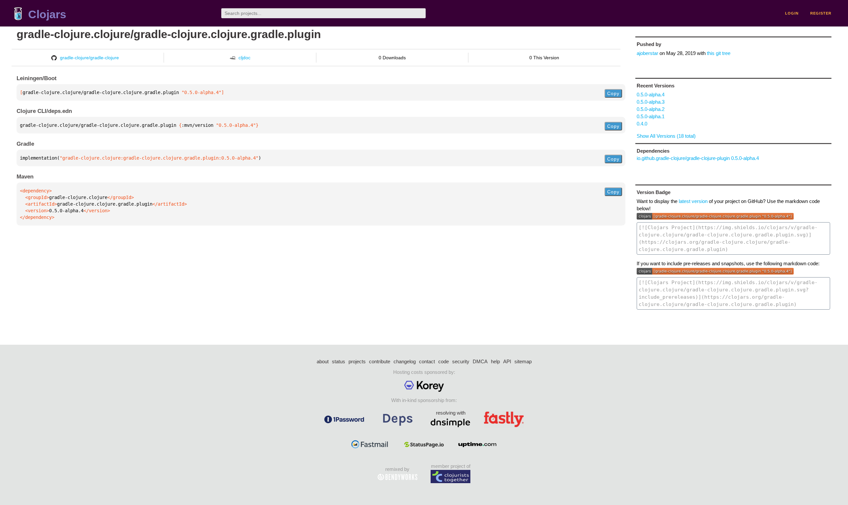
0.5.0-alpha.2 (650, 109)
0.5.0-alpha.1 (650, 116)
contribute (379, 361)
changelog (405, 361)
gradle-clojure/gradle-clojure (89, 57)
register (820, 13)
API (507, 361)
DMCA (480, 361)
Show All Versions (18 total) (666, 136)
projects (357, 361)
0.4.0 (642, 123)
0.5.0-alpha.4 (650, 94)
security (460, 361)
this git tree (718, 53)
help (495, 361)
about (323, 361)
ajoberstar (647, 53)
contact (427, 361)
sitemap (523, 361)
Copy (613, 93)
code (443, 361)
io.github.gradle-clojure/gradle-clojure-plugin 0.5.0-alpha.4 (698, 158)
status (338, 361)
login (792, 13)
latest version (693, 201)
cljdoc (244, 57)
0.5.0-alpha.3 (650, 102)
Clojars (47, 14)
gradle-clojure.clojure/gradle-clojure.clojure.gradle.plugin (169, 34)
